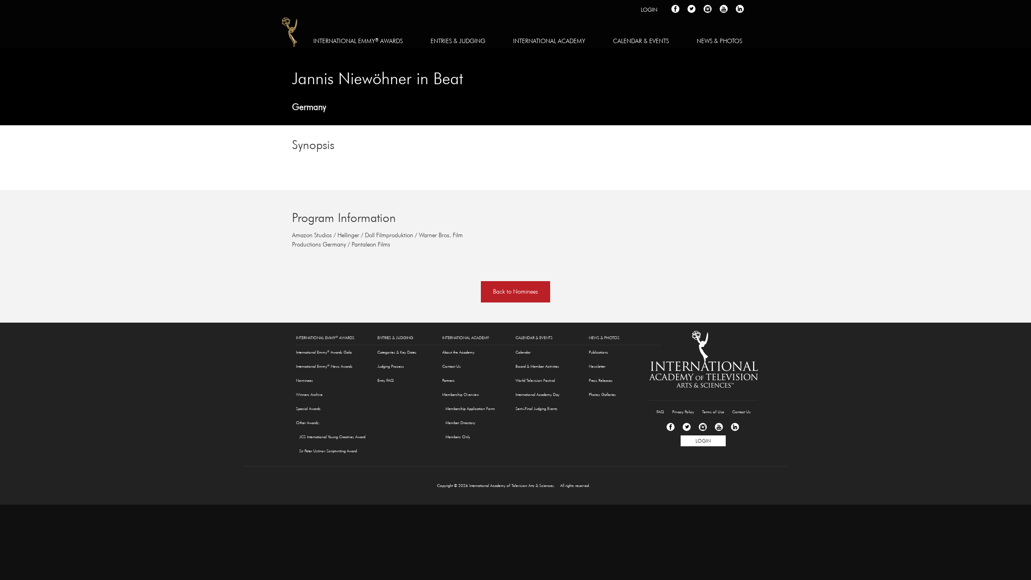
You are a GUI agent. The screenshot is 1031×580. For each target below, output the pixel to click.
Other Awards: (308, 422)
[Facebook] (671, 427)
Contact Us (451, 366)
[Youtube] (719, 427)
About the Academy (458, 352)
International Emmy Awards (358, 41)
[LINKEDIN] (740, 9)
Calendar (523, 352)
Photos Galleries (602, 394)
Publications (598, 352)
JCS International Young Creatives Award (332, 436)
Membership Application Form (470, 408)
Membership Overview (460, 394)
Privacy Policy (683, 411)
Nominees (304, 380)
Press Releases (601, 380)
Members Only (457, 436)
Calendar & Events (641, 41)
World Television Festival (535, 380)
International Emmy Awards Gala (324, 352)
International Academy (549, 41)
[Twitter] (687, 427)
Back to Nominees (515, 291)
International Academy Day (537, 394)
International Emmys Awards (290, 33)
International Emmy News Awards (324, 366)
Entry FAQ (385, 380)
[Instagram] (703, 427)
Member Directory (460, 422)
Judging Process (390, 366)
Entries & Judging (458, 41)
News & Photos (719, 41)
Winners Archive (309, 394)
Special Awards (308, 408)
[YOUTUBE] (724, 9)
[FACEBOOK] (675, 9)
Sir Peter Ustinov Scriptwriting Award (328, 451)
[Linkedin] (735, 427)
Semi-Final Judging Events (536, 408)
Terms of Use (713, 411)
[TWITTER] (691, 9)
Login (649, 9)
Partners (448, 380)
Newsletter (597, 366)
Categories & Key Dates (396, 352)
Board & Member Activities (537, 366)
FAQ (660, 411)
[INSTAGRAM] (708, 9)
